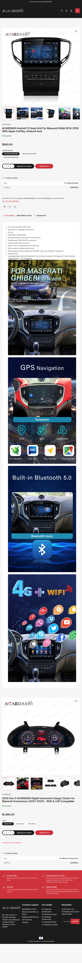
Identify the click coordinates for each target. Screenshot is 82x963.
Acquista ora (44, 166)
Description (10, 215)
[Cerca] (61, 10)
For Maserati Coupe (49, 914)
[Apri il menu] (77, 10)
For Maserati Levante (50, 925)
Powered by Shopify (48, 941)
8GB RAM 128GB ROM (29, 154)
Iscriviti (75, 921)
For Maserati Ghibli (49, 922)
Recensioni (41, 215)
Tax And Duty (27, 920)
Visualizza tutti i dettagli (11, 843)
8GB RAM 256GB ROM (11, 157)
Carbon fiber (8, 824)
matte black (20, 824)
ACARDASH (6, 124)
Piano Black (32, 824)
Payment (25, 922)
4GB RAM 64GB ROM (11, 154)
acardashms (37, 941)
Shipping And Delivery (30, 917)
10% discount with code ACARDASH (41, 1)
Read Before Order (24, 215)
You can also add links (10, 201)
